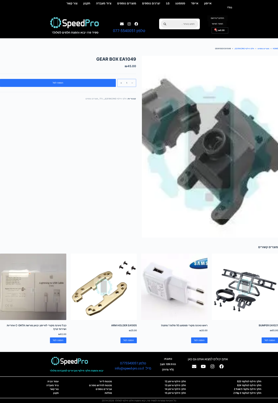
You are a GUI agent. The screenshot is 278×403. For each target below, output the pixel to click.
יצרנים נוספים (151, 3)
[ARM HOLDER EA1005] (104, 287)
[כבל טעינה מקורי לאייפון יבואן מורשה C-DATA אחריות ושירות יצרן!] (33, 287)
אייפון (208, 3)
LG (168, 3)
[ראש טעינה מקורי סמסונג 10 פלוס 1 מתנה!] (174, 287)
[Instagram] (129, 23)
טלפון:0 (133, 363)
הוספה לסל (58, 82)
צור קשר (71, 3)
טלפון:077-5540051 (129, 31)
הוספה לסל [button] (270, 340)
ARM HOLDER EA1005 (124, 325)
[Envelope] (122, 23)
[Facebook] (136, 23)
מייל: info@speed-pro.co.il (133, 368)
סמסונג (180, 3)
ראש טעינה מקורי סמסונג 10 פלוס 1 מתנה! (184, 325)
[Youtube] (203, 366)
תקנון (86, 3)
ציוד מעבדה (103, 3)
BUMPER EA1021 (268, 325)
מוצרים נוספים (126, 3)
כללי (101, 98)
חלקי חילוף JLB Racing (115, 98)
